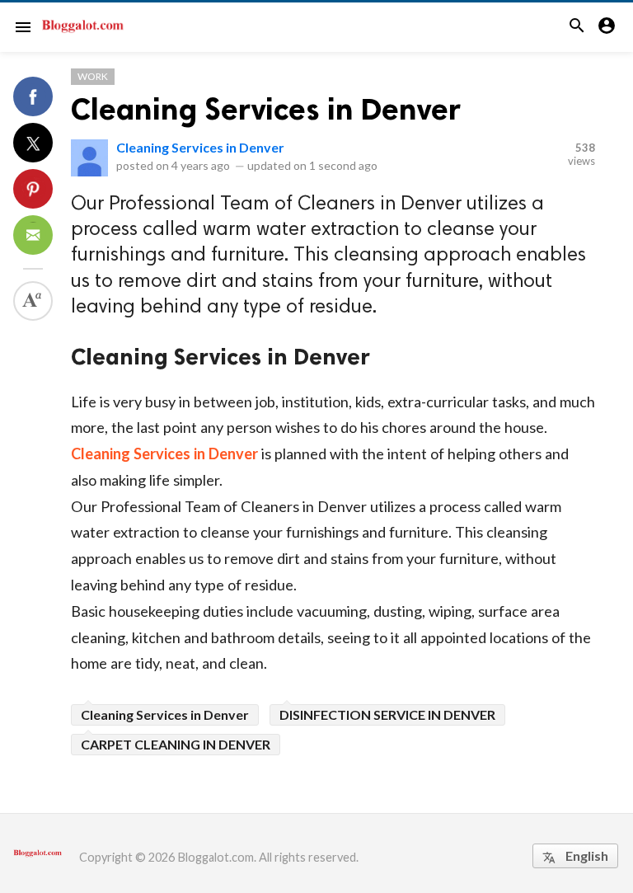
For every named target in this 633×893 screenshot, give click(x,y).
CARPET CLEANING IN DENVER (175, 744)
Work (92, 76)
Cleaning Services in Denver (266, 109)
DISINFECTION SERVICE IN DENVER (387, 714)
